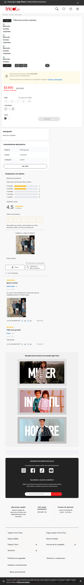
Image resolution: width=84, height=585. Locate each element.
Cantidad (7, 105)
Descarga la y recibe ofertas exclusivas (27, 2)
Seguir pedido (13, 539)
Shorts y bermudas (15, 15)
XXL (29, 101)
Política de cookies (23, 582)
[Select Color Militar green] (5, 118)
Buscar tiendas (52, 539)
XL (23, 101)
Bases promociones (17, 572)
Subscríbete (56, 494)
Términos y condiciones (55, 558)
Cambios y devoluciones (17, 565)
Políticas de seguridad (16, 558)
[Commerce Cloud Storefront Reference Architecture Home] (12, 9)
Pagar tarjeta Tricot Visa (56, 533)
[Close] (78, 2)
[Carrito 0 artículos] (70, 8)
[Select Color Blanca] (9, 118)
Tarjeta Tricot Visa (15, 533)
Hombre (5, 15)
